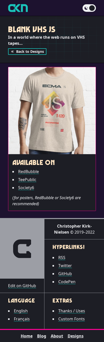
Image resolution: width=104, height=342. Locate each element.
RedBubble (28, 171)
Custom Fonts (71, 319)
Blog (41, 336)
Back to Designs (30, 51)
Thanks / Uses (71, 311)
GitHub (65, 273)
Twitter (65, 265)
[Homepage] (18, 8)
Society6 (26, 187)
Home (27, 336)
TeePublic (27, 179)
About (57, 336)
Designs (76, 336)
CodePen (66, 281)
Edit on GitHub (22, 285)
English (21, 311)
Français (22, 319)
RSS (61, 257)
